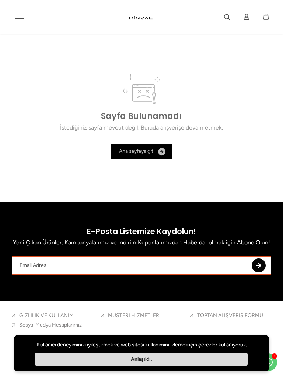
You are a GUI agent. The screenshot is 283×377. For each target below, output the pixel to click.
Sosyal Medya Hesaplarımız (50, 325)
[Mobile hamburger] (20, 16)
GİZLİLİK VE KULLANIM (46, 315)
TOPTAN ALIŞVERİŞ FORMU (230, 315)
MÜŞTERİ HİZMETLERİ (134, 315)
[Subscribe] (259, 265)
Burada (150, 127)
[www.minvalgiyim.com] (141, 17)
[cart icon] (266, 16)
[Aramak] (227, 16)
